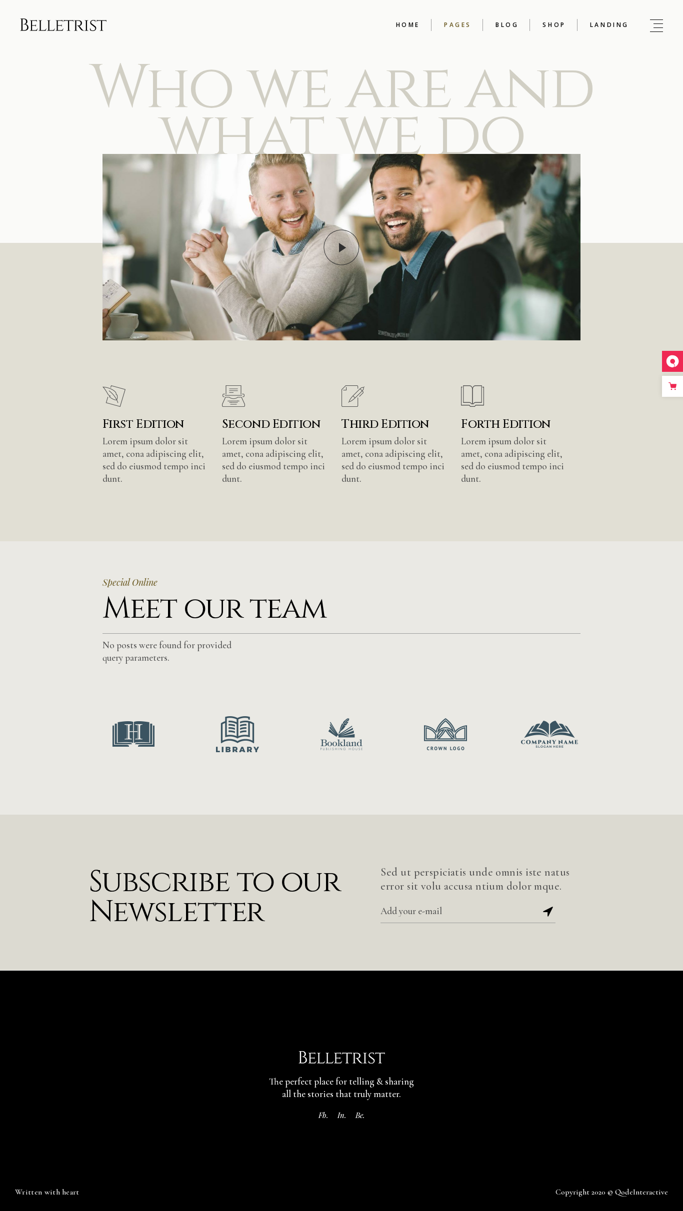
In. (342, 1115)
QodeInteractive (641, 1192)
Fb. (323, 1115)
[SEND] (548, 912)
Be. (360, 1115)
